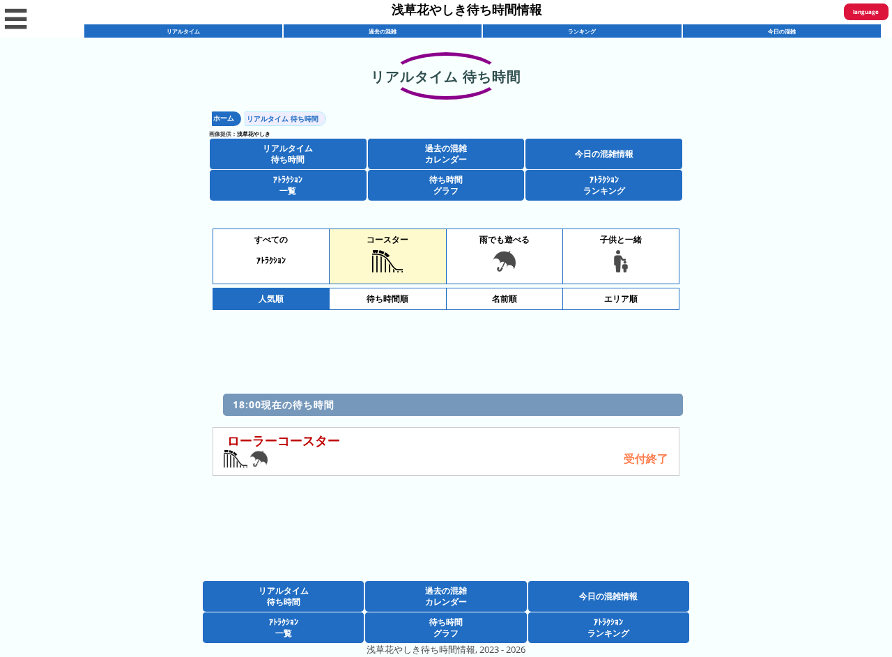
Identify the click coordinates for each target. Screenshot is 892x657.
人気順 (271, 298)
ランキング (582, 31)
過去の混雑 (383, 31)
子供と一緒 (621, 239)
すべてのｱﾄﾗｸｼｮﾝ (271, 249)
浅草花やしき (253, 133)
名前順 (504, 298)
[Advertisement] (446, 348)
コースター (387, 239)
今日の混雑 (782, 31)
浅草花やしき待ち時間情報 (467, 9)
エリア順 (621, 298)
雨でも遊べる (504, 239)
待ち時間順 (387, 298)
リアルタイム (183, 31)
